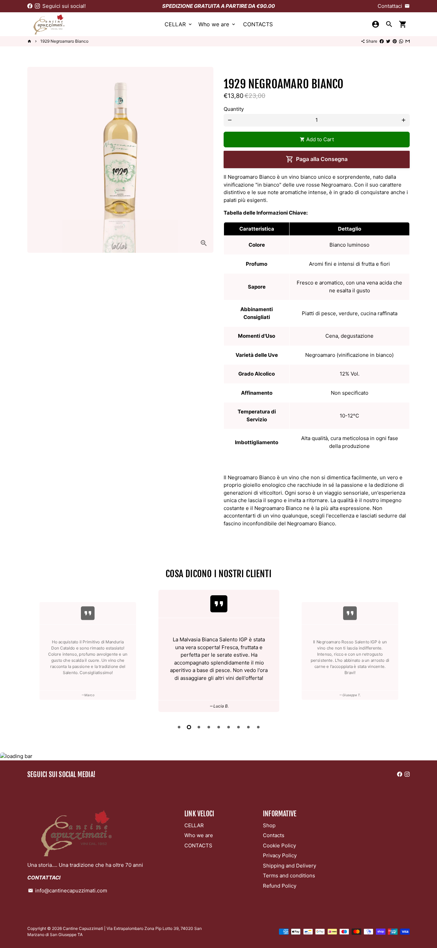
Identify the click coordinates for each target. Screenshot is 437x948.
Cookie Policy (279, 845)
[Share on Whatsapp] (401, 41)
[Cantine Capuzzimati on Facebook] (29, 6)
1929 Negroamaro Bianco (64, 41)
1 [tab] (179, 727)
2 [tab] (189, 727)
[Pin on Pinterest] (395, 41)
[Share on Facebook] (382, 41)
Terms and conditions (289, 875)
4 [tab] (208, 727)
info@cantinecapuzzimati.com (67, 890)
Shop (269, 825)
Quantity (234, 109)
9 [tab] (258, 727)
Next (403, 652)
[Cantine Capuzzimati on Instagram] (37, 6)
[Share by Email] (408, 41)
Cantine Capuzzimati (83, 928)
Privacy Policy (280, 855)
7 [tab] (238, 727)
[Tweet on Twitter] (388, 41)
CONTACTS (258, 24)
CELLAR (179, 24)
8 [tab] (248, 727)
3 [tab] (198, 727)
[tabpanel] (173, 651)
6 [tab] (228, 727)
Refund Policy (279, 886)
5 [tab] (218, 727)
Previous (34, 652)
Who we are (217, 24)
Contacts (273, 835)
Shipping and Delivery (289, 865)
